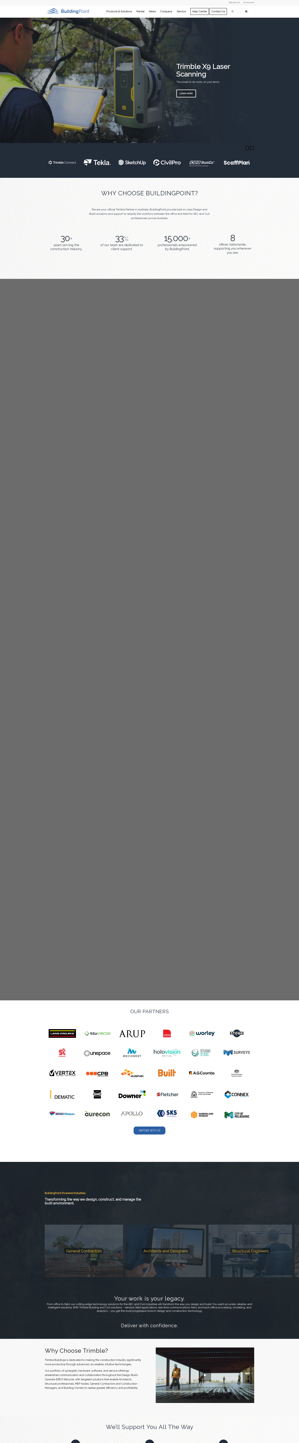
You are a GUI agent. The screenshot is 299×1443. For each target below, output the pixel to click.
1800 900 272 (234, 2)
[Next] (296, 80)
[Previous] (3, 80)
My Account (248, 2)
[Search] (232, 11)
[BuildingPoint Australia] (69, 11)
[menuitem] (248, 2)
